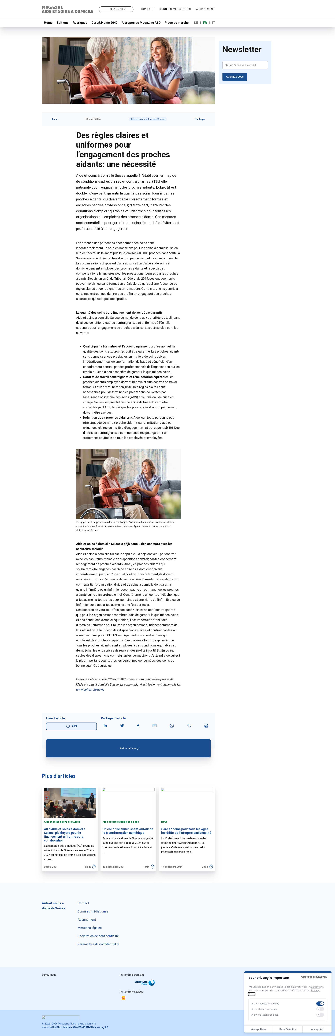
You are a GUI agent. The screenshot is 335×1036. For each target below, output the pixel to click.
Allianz (124, 986)
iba (125, 998)
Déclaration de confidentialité (98, 936)
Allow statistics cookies (264, 1009)
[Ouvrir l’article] (70, 828)
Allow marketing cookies (264, 1014)
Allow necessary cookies (265, 1003)
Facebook (77, 982)
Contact (147, 9)
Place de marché (177, 22)
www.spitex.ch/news (90, 689)
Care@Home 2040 (104, 22)
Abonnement (205, 9)
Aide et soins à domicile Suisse (148, 119)
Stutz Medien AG (66, 1027)
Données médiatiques (175, 9)
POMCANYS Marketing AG (93, 1027)
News (164, 821)
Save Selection (287, 1029)
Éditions (63, 22)
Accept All (317, 1029)
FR (205, 22)
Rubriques (80, 22)
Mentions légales (90, 928)
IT (213, 22)
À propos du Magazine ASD (141, 22)
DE (196, 22)
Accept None (258, 1029)
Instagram (47, 982)
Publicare (167, 986)
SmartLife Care (147, 983)
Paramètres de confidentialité (99, 944)
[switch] (320, 1003)
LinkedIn (62, 982)
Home (48, 22)
